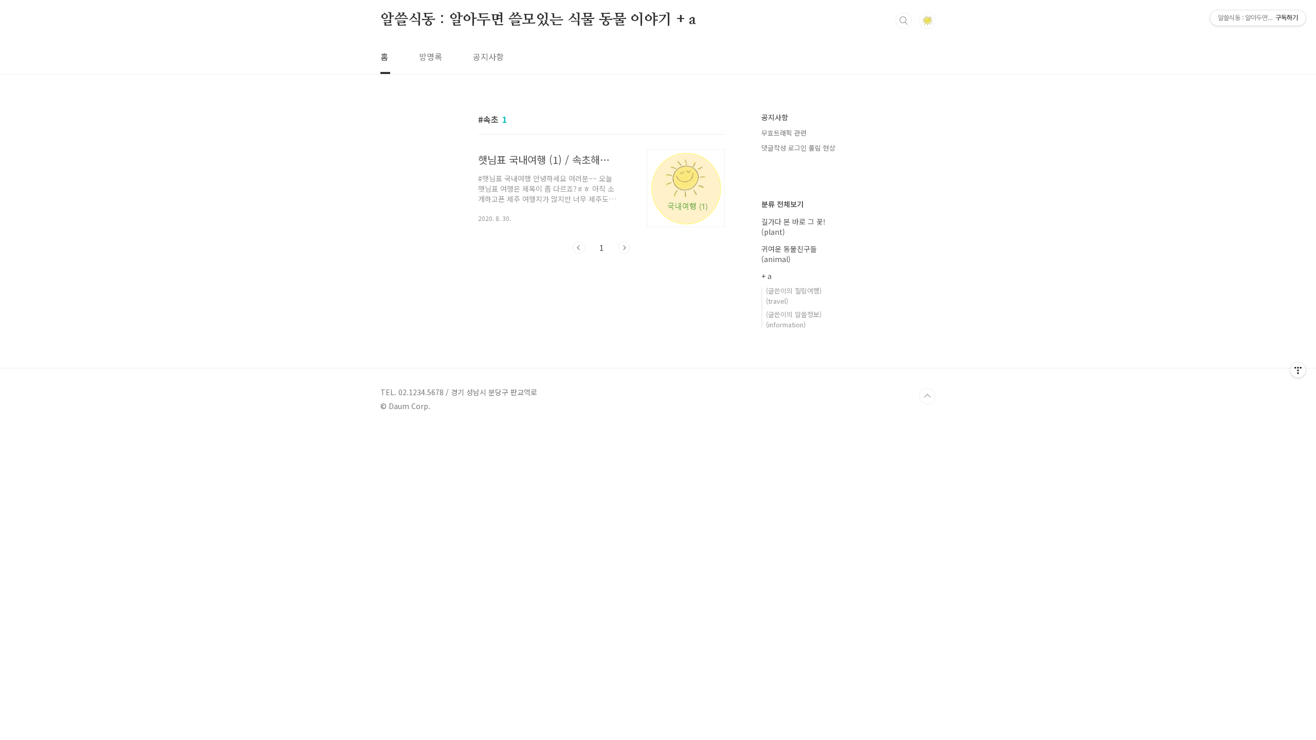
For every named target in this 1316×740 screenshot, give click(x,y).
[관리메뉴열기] (1298, 370)
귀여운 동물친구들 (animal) (789, 254)
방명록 (430, 56)
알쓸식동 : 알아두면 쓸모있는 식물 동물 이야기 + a (538, 20)
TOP (927, 396)
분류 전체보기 (782, 204)
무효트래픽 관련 (784, 133)
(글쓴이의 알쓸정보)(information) (793, 319)
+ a (766, 276)
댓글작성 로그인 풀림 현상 (798, 148)
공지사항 (488, 56)
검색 (903, 20)
